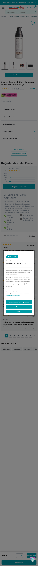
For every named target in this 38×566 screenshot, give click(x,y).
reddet (19, 311)
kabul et (19, 307)
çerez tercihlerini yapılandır (19, 302)
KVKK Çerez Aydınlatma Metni (13, 295)
